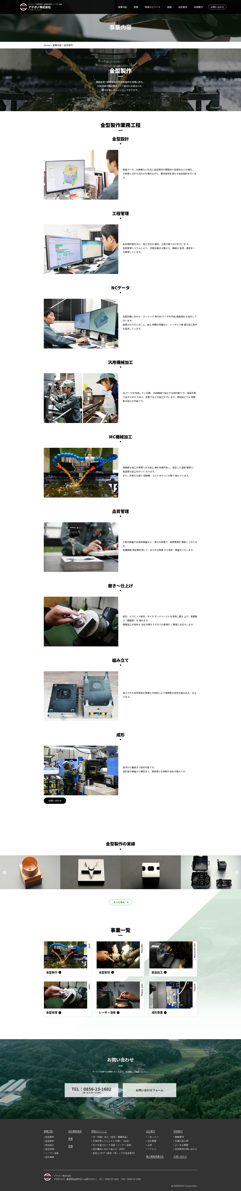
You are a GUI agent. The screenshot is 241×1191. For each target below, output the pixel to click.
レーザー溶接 (52, 1153)
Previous (4, 873)
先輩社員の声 (181, 1141)
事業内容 (122, 7)
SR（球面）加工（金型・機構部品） (111, 1137)
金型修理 (49, 1149)
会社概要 (151, 1141)
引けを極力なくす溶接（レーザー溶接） (113, 1145)
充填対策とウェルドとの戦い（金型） (112, 1141)
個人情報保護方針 (155, 1156)
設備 (169, 7)
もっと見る (119, 902)
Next (237, 873)
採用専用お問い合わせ (186, 1149)
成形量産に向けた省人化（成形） (109, 1149)
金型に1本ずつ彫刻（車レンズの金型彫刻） (114, 1153)
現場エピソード (152, 7)
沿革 (149, 1145)
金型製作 (49, 1137)
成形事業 (49, 1157)
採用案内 (198, 7)
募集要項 (179, 1137)
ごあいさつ (153, 1137)
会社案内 (182, 7)
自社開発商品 (75, 1131)
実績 (136, 7)
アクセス (151, 1149)
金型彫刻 (49, 1141)
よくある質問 (181, 1145)
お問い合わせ (217, 7)
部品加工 (49, 1145)
